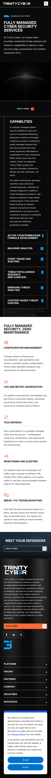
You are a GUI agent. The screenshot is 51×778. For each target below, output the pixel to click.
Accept (25, 760)
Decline (25, 767)
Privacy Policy (22, 774)
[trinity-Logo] (16, 570)
